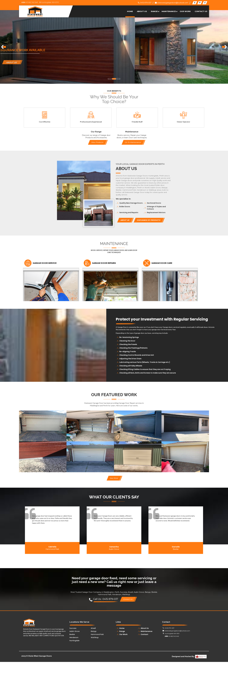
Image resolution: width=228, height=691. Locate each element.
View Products (97, 142)
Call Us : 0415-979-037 (105, 599)
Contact (144, 634)
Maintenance (169, 11)
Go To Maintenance (132, 142)
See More (113, 478)
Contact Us (201, 11)
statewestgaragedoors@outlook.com (172, 3)
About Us (142, 11)
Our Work (185, 11)
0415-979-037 (145, 3)
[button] (3, 46)
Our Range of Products (149, 220)
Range (154, 11)
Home (130, 11)
